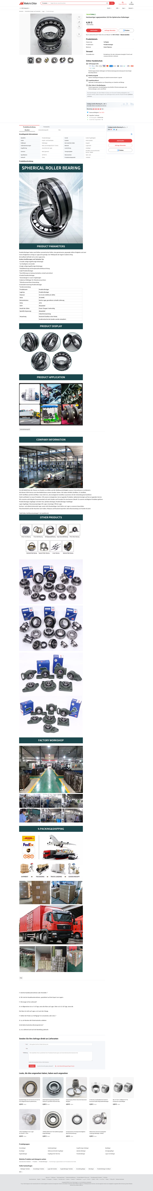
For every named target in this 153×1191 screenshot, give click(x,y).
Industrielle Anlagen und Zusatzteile (32, 11)
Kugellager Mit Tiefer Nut (54, 1154)
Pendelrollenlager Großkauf (104, 1169)
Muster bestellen (124, 34)
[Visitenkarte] (131, 134)
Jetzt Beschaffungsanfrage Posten (64, 1066)
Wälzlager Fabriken (25, 1169)
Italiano (68, 1179)
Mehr (20, 1172)
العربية (84, 1179)
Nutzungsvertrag (60, 1177)
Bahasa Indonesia (120, 1179)
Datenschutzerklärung (70, 1177)
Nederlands (78, 1179)
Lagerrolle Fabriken (52, 1169)
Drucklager (21, 1151)
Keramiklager (22, 1148)
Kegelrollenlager (23, 1154)
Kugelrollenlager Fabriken (66, 1169)
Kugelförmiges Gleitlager (82, 1148)
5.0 (109, 129)
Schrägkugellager (109, 1151)
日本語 (93, 1179)
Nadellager (108, 1148)
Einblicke (105, 1177)
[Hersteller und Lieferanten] (27, 3)
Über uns (48, 1177)
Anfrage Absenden (110, 30)
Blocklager (91, 1169)
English (38, 1179)
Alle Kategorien (25, 8)
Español (43, 1179)
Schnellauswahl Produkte (96, 1177)
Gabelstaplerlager (52, 1148)
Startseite (21, 11)
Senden (32, 1066)
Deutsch (73, 1179)
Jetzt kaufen (93, 30)
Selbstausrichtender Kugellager (55, 1151)
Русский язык (62, 1179)
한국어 (88, 1179)
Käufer (108, 8)
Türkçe (107, 1179)
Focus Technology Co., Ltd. (75, 1182)
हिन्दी (97, 1179)
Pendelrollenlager (50, 11)
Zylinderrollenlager (81, 1151)
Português (49, 1179)
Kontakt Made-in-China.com (83, 1177)
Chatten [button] (127, 30)
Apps (123, 8)
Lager (43, 11)
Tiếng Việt (112, 1179)
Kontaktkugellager (80, 1169)
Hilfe (117, 8)
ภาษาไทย (102, 1179)
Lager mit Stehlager (110, 1154)
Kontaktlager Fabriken (38, 1169)
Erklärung (53, 1177)
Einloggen (131, 4)
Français (55, 1179)
